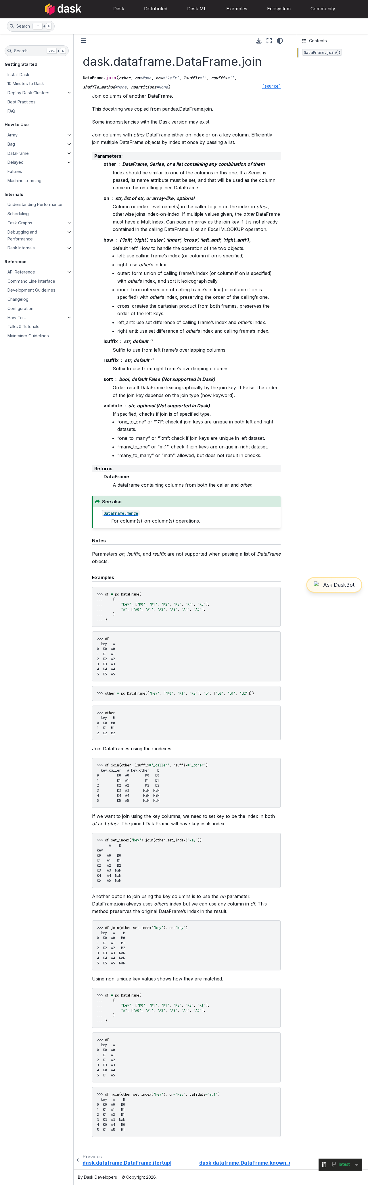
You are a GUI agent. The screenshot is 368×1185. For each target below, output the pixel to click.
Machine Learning (24, 180)
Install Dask (18, 74)
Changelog (17, 299)
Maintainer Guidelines (28, 335)
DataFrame (18, 153)
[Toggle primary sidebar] (83, 40)
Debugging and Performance (22, 235)
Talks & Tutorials (23, 326)
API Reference (21, 271)
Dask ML (196, 8)
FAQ (11, 111)
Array (12, 134)
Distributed (155, 8)
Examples (236, 8)
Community (322, 8)
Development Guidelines (31, 290)
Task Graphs (19, 222)
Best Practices (21, 101)
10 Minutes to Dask (25, 83)
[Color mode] (280, 41)
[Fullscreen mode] (269, 41)
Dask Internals (21, 248)
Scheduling (18, 213)
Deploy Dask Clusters (28, 92)
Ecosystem (279, 8)
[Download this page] (259, 41)
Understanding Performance (34, 204)
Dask (118, 8)
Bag (11, 144)
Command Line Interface (31, 281)
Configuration (20, 308)
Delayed (15, 162)
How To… (16, 317)
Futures (14, 171)
